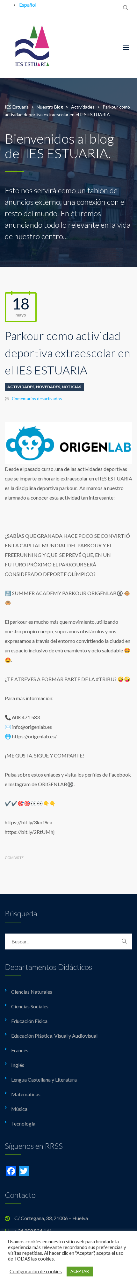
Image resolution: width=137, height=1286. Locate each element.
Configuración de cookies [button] (36, 1271)
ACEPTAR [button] (79, 1271)
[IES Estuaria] (59, 47)
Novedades (48, 386)
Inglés (17, 1065)
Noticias (71, 386)
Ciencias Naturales (31, 992)
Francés (19, 1050)
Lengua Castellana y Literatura (44, 1079)
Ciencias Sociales (29, 1006)
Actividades (20, 386)
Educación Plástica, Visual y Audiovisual (54, 1036)
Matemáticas (25, 1094)
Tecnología (23, 1123)
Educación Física (29, 1021)
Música (19, 1109)
